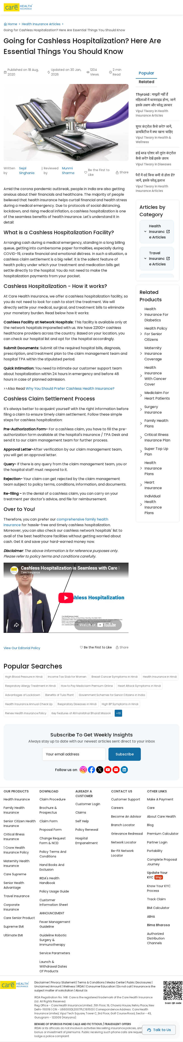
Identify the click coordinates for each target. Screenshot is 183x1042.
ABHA (151, 916)
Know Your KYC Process (159, 888)
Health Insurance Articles (41, 24)
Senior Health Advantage (14, 885)
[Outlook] (116, 769)
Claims (80, 812)
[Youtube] (107, 769)
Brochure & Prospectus (48, 810)
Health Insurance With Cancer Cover (155, 376)
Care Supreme (15, 874)
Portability (154, 851)
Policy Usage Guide (54, 891)
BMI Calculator (158, 908)
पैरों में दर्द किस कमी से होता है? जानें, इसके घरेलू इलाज (155, 177)
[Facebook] (91, 769)
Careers (117, 808)
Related (146, 81)
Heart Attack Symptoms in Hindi (139, 686)
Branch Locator (123, 825)
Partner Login (157, 842)
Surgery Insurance (153, 409)
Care (151, 808)
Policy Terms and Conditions (53, 853)
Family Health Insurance (14, 810)
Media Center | (116, 982)
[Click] (168, 232)
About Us (81, 990)
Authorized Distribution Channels (156, 938)
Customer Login (87, 804)
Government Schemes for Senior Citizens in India (112, 695)
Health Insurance (17, 799)
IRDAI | (81, 986)
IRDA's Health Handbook (49, 880)
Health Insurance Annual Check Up (28, 704)
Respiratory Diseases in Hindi (77, 704)
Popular (146, 73)
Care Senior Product (19, 918)
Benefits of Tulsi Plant (59, 695)
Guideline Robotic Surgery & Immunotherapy (53, 940)
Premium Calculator (163, 833)
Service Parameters (55, 953)
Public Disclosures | (139, 982)
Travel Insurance (16, 896)
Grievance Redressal (127, 833)
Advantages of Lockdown (22, 695)
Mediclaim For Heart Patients (157, 395)
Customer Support (125, 799)
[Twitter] (99, 769)
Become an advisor (126, 816)
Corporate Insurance (12, 907)
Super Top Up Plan (156, 451)
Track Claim (156, 899)
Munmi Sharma (68, 170)
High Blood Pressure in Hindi (24, 677)
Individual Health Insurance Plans (153, 504)
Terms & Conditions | (92, 982)
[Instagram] (83, 769)
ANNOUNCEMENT (52, 913)
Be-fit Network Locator (122, 853)
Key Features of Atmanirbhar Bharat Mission (81, 713)
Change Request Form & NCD (53, 840)
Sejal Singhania (26, 170)
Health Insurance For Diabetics (156, 314)
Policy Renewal (86, 829)
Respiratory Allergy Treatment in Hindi (30, 686)
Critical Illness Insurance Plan (157, 437)
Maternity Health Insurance (16, 863)
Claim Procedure (53, 799)
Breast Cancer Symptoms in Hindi (115, 677)
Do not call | (125, 986)
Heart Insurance (153, 485)
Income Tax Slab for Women (67, 677)
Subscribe (125, 754)
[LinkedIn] (124, 769)
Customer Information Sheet (54, 902)
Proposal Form (51, 829)
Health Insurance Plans (153, 468)
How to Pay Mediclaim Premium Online (87, 686)
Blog (150, 825)
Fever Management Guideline (55, 924)
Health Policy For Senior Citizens (155, 334)
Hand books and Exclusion (52, 867)
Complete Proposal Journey (162, 861)
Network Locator (123, 842)
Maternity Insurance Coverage (153, 353)
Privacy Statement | (64, 982)
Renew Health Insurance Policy (25, 713)
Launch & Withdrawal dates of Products (53, 966)
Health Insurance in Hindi (160, 677)
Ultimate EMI (13, 935)
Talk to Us (162, 1029)
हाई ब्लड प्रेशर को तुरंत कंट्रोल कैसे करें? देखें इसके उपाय (156, 155)
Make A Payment (160, 799)
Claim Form (49, 821)
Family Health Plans (156, 423)
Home (12, 24)
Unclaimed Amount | (48, 986)
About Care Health (161, 816)
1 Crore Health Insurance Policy (16, 850)
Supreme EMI (14, 926)
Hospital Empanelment (86, 840)
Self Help (82, 821)
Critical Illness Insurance (14, 836)
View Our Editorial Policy (22, 648)
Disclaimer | (42, 982)
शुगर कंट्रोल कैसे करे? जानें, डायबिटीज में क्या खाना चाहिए (154, 129)
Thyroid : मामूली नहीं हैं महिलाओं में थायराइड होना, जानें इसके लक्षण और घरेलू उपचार (155, 100)
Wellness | (70, 986)
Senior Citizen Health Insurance (20, 823)
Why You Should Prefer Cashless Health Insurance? (70, 388)
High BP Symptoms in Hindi (120, 704)
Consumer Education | (101, 986)
